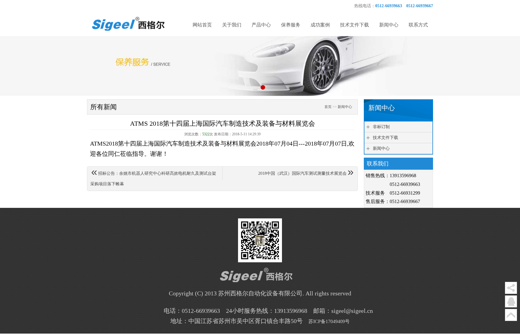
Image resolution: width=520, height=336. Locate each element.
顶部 (511, 315)
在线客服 (511, 301)
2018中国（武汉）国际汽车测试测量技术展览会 (306, 172)
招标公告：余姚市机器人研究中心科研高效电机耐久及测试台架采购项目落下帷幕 (153, 176)
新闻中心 (345, 107)
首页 (328, 107)
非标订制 (381, 127)
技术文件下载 (385, 137)
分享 (511, 288)
